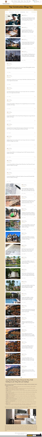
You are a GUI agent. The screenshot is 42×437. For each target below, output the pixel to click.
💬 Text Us (34, 435)
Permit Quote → (38, 435)
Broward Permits (23, 307)
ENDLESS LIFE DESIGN (6, 3)
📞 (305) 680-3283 (30, 435)
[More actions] (35, 15)
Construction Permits (9, 65)
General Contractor (9, 101)
